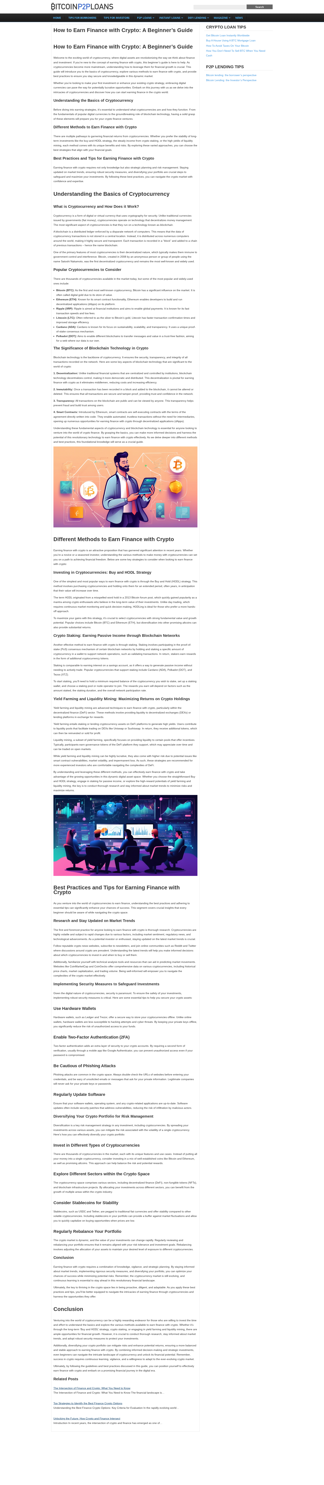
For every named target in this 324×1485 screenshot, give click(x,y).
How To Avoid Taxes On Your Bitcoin (227, 45)
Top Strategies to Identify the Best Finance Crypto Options (87, 1403)
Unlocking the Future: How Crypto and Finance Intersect (86, 1418)
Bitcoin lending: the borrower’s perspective (231, 75)
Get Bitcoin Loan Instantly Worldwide (228, 35)
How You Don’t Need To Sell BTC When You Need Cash (235, 53)
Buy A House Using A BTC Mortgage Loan (231, 40)
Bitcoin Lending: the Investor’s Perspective (231, 80)
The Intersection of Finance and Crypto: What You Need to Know (91, 1388)
